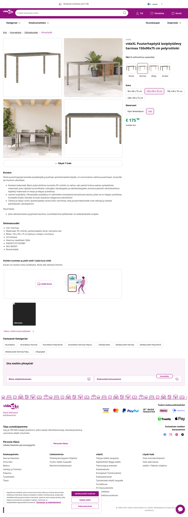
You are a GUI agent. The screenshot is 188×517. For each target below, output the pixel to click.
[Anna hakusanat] (124, 13)
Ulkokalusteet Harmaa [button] (124, 344)
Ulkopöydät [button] (40, 352)
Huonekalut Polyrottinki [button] (53, 344)
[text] (133, 120)
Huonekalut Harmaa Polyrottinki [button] (81, 344)
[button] (24, 314)
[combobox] (71, 13)
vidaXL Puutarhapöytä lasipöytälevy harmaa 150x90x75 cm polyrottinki (153, 45)
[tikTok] (182, 434)
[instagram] (170, 434)
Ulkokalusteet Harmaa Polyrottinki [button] (18, 352)
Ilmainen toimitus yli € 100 (76, 3)
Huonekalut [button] (10, 344)
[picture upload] (76, 283)
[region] (52, 501)
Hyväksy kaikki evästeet (85, 494)
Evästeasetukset (104, 476)
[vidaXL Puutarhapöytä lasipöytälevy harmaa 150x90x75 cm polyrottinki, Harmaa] (32, 67)
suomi (155, 4)
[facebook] (165, 434)
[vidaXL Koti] (8, 12)
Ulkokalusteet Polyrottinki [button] (150, 344)
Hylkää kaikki (85, 500)
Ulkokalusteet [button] (104, 344)
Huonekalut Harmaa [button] (28, 344)
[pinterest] (176, 434)
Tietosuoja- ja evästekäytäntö (48, 502)
